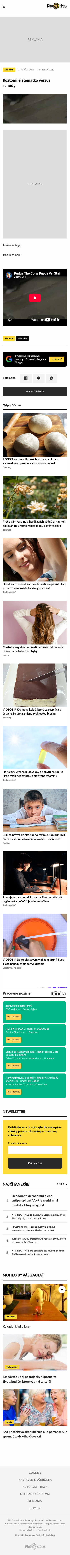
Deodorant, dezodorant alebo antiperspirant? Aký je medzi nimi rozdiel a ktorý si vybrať (35, 1200)
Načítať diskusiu (35, 391)
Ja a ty (9, 1422)
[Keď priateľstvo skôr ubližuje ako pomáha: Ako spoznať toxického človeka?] (35, 1407)
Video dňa (22, 338)
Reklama (35, 1501)
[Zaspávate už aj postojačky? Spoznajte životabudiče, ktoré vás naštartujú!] (35, 1352)
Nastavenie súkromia (35, 1480)
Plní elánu (9, 70)
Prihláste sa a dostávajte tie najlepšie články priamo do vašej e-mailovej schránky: (34, 1131)
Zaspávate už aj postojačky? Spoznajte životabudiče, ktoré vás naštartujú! (29, 1379)
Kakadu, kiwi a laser (17, 1326)
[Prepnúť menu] (4, 6)
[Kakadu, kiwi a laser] (35, 1302)
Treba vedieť (11, 1367)
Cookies (35, 1473)
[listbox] (56, 1184)
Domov (35, 1508)
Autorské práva (35, 1487)
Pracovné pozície (17, 993)
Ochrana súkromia (35, 1494)
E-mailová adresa (17, 1143)
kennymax (30, 1535)
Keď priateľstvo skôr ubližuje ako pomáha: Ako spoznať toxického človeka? (35, 1434)
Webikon (50, 1535)
